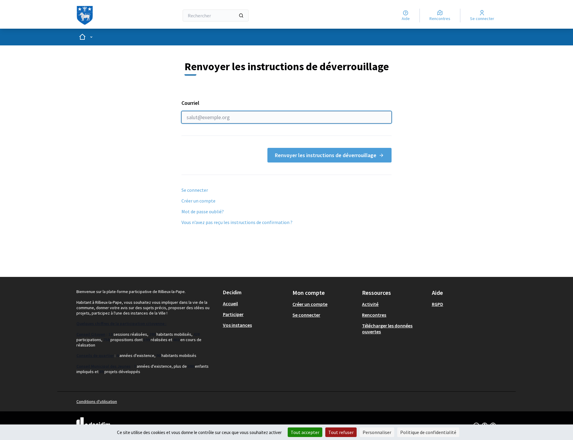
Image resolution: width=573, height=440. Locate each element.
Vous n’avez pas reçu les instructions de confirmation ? (236, 222)
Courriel (190, 102)
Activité (370, 304)
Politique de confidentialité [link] (428, 432)
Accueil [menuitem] (230, 303)
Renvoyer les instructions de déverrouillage (325, 155)
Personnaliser (377, 432)
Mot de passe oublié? (202, 211)
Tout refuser (341, 432)
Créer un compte (198, 201)
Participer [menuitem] (233, 314)
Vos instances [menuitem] (237, 325)
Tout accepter (305, 432)
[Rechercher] (241, 15)
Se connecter (194, 190)
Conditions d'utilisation (96, 401)
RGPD (437, 304)
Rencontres (374, 315)
